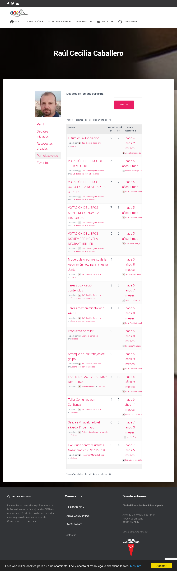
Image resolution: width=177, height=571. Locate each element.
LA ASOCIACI (74, 507)
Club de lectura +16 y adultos (83, 200)
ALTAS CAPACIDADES (78, 515)
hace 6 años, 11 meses (130, 404)
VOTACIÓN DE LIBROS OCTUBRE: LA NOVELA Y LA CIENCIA (86, 187)
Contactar (107, 21)
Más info (135, 566)
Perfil (40, 124)
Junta (73, 146)
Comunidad (129, 21)
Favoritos (43, 162)
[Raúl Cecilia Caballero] (48, 106)
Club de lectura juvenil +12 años (85, 174)
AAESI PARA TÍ (74, 524)
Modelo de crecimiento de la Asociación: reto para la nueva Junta (88, 264)
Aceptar (161, 565)
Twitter (12, 4)
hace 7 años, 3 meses (130, 427)
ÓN (82, 507)
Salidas (102, 386)
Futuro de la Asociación (83, 138)
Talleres (74, 339)
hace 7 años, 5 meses (130, 450)
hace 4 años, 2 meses (130, 143)
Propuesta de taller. (81, 331)
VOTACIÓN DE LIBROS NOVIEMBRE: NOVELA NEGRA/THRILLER (83, 238)
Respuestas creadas (45, 146)
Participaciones (47, 155)
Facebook (8, 4)
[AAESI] (18, 13)
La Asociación (33, 21)
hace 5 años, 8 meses (130, 264)
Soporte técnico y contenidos (83, 298)
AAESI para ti (83, 21)
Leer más (31, 521)
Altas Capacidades (58, 21)
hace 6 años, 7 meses (130, 290)
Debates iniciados (43, 134)
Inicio (17, 21)
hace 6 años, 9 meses (130, 313)
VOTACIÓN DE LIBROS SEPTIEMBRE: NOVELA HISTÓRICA (83, 212)
